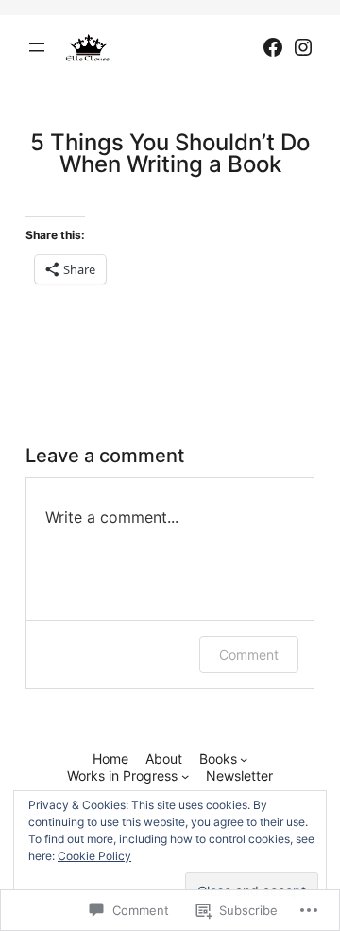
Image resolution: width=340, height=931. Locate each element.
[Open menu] (37, 47)
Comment (249, 655)
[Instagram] (303, 47)
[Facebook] (273, 47)
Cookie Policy (94, 856)
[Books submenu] (243, 759)
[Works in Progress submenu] (185, 776)
